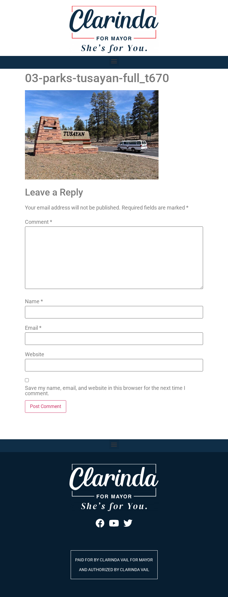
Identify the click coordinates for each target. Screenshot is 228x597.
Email (33, 328)
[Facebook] (100, 523)
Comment (38, 222)
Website (34, 354)
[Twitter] (128, 523)
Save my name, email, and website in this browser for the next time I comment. (105, 390)
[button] (114, 61)
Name (34, 301)
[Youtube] (114, 523)
